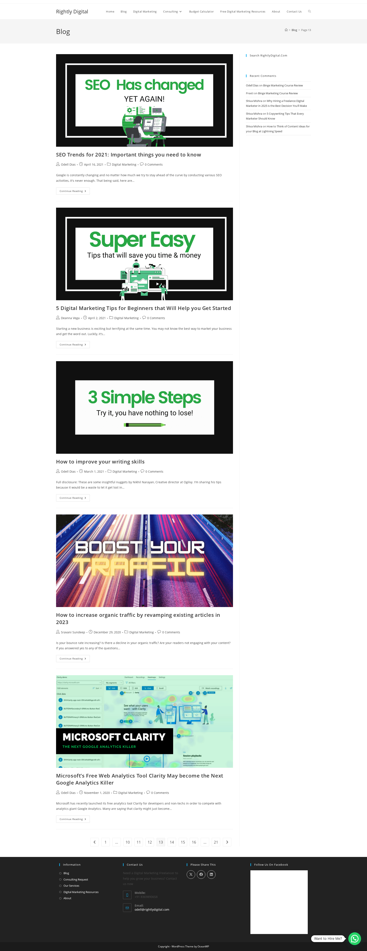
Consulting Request (76, 879)
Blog (66, 873)
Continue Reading (75, 192)
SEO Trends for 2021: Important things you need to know (128, 154)
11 (139, 842)
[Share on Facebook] (201, 874)
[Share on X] (191, 874)
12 (150, 842)
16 (194, 842)
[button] (354, 938)
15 (183, 842)
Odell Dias (68, 164)
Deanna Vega (70, 318)
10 (128, 842)
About (67, 898)
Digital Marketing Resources (81, 892)
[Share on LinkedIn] (211, 874)
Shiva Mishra (254, 101)
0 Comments (154, 164)
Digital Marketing (124, 164)
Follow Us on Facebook (271, 864)
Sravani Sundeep (73, 632)
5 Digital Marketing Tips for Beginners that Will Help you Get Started (143, 307)
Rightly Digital (72, 11)
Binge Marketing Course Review (283, 85)
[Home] (286, 30)
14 (172, 842)
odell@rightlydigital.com (152, 909)
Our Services (71, 886)
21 (216, 842)
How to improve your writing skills (100, 461)
